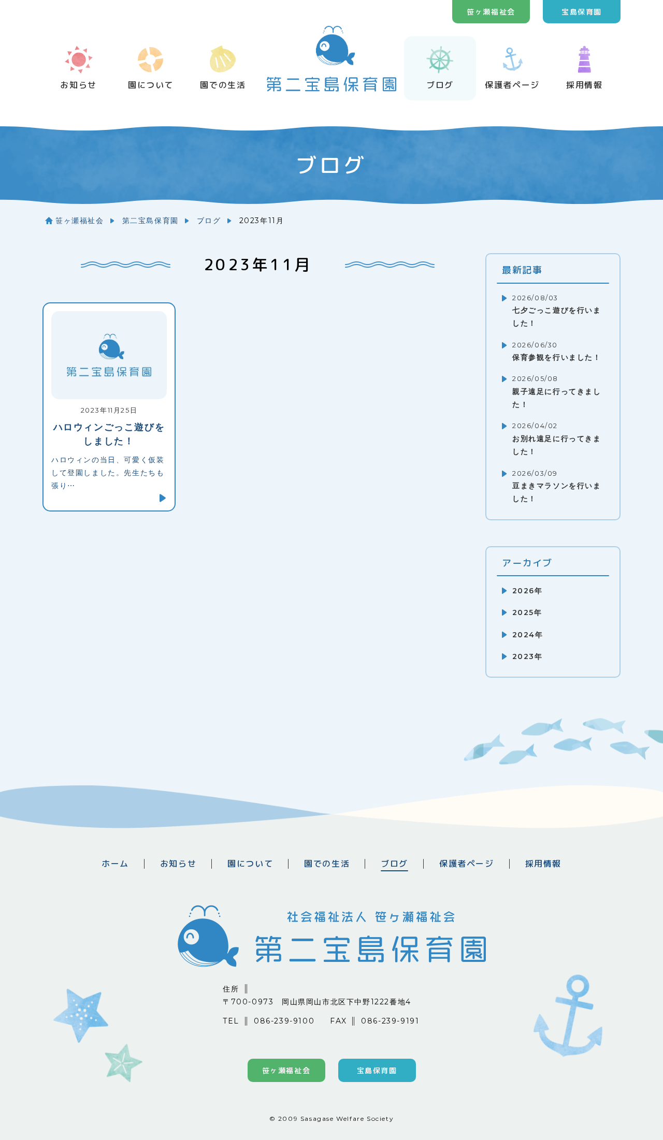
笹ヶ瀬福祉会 (491, 12)
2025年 (527, 612)
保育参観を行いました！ (556, 351)
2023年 (527, 656)
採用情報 (584, 85)
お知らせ (78, 85)
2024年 (527, 634)
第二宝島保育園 (150, 220)
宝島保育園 (581, 12)
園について (151, 85)
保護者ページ (512, 85)
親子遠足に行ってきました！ (556, 392)
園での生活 (223, 85)
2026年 (527, 590)
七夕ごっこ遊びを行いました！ (556, 311)
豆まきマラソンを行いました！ (556, 487)
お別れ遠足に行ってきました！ (556, 439)
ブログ (440, 85)
